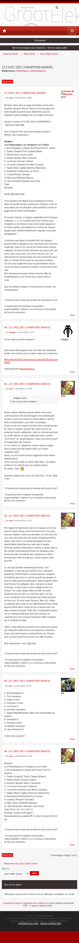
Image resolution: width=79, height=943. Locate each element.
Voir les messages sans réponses (28, 48)
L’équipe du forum (12, 903)
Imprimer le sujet (77, 59)
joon (11, 98)
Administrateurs (38, 71)
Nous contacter (50, 923)
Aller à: (5, 868)
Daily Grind (29, 54)
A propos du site (28, 923)
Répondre (7, 81)
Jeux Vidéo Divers (49, 54)
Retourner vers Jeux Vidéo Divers (21, 863)
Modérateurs (23, 71)
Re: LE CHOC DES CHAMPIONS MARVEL (27, 327)
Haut (72, 315)
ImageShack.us (27, 369)
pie (10, 686)
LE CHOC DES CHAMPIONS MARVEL (25, 93)
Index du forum (10, 54)
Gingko (12, 332)
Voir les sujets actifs (57, 48)
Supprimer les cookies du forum (38, 903)
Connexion (40, 40)
